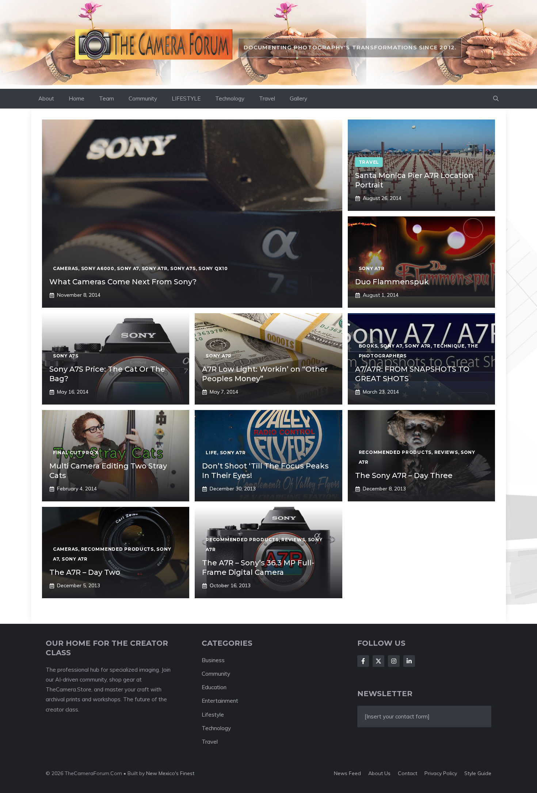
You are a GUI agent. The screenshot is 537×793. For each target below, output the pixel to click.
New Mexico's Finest (170, 773)
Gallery (298, 98)
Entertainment (220, 700)
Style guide (477, 773)
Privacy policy (440, 773)
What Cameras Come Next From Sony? (123, 281)
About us (379, 773)
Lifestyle (213, 714)
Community (143, 98)
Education (214, 687)
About (46, 98)
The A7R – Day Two (84, 572)
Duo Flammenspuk (392, 281)
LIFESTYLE (186, 98)
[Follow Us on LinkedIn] (409, 661)
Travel (267, 98)
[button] (496, 99)
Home (76, 98)
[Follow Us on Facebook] (363, 661)
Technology (229, 98)
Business (213, 660)
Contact (407, 773)
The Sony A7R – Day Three (404, 475)
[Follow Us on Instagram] (394, 661)
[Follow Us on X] (378, 661)
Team (106, 98)
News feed (347, 773)
